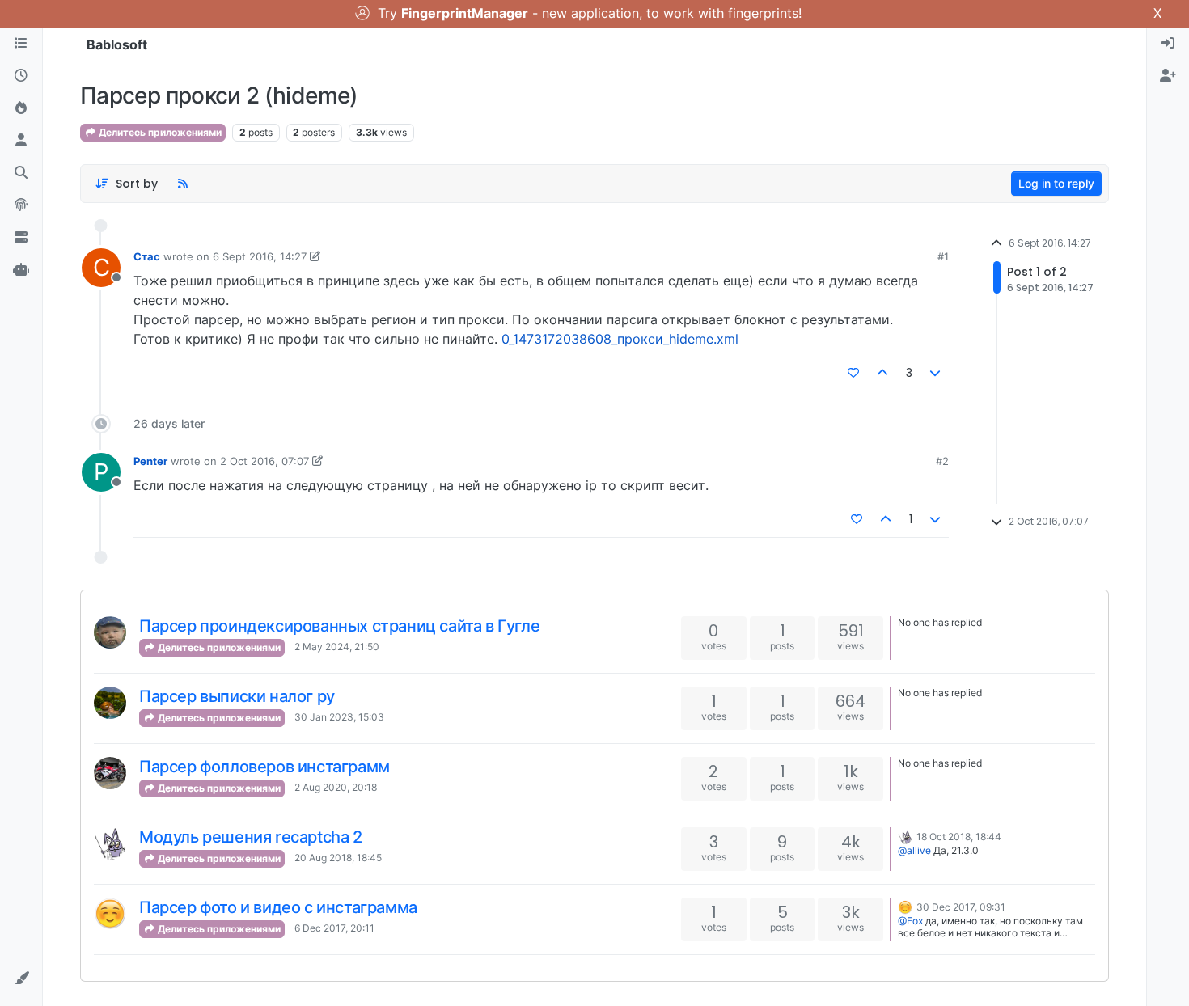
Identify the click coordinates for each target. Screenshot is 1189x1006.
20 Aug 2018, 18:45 (338, 858)
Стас (146, 256)
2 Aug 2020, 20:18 (335, 787)
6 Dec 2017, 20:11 (334, 928)
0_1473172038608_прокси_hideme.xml (619, 339)
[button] (21, 978)
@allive (914, 850)
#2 (942, 460)
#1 (943, 256)
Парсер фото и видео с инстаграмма (278, 907)
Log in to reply (1056, 183)
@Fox (910, 921)
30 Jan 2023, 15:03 (339, 717)
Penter (150, 460)
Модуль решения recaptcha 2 (250, 837)
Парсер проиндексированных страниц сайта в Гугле (339, 626)
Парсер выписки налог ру (237, 696)
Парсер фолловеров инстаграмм (264, 766)
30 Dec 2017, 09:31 (960, 907)
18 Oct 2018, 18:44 (958, 837)
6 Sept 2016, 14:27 (260, 256)
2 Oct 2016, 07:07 (264, 460)
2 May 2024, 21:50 (336, 646)
